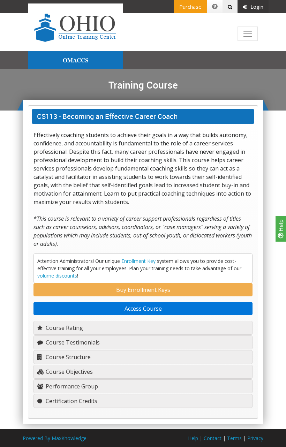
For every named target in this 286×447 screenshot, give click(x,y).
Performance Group (71, 386)
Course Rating (63, 328)
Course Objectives (68, 372)
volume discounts (57, 275)
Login (256, 6)
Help (281, 226)
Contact (212, 438)
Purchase (190, 6)
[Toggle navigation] (248, 33)
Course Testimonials (72, 342)
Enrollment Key (138, 261)
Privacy (255, 438)
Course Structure (67, 357)
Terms (234, 438)
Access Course (143, 308)
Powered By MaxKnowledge (54, 438)
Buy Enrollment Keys (143, 290)
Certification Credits (70, 401)
